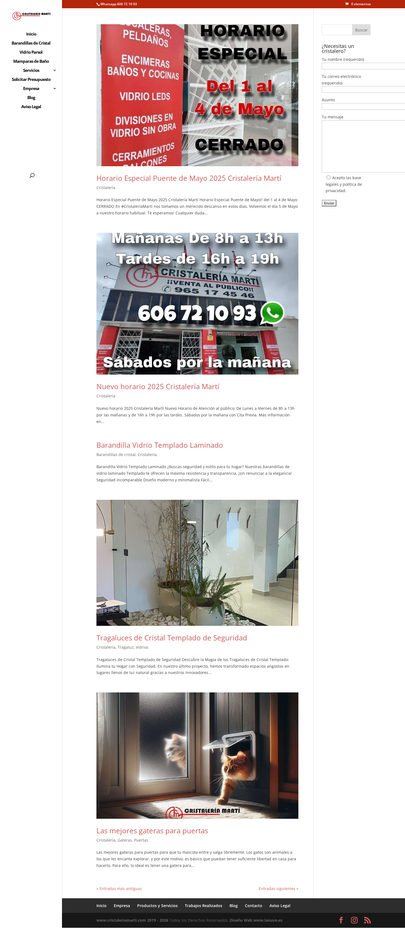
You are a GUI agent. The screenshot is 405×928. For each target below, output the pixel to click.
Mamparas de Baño (31, 61)
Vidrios (142, 647)
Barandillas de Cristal (31, 43)
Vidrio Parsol (31, 52)
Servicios (31, 70)
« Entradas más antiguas (119, 888)
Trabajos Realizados (203, 905)
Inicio (31, 34)
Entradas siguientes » (278, 888)
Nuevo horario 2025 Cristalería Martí (157, 386)
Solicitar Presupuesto (31, 79)
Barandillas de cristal (116, 454)
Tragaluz (126, 647)
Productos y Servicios (157, 905)
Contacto (253, 905)
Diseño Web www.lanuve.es (256, 920)
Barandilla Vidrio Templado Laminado (159, 445)
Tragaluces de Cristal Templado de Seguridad (171, 638)
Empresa (31, 88)
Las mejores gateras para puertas (152, 831)
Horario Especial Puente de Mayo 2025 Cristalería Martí (188, 178)
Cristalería (105, 187)
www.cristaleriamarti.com (121, 920)
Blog (31, 97)
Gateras (125, 840)
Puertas (141, 840)
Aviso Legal (31, 107)
